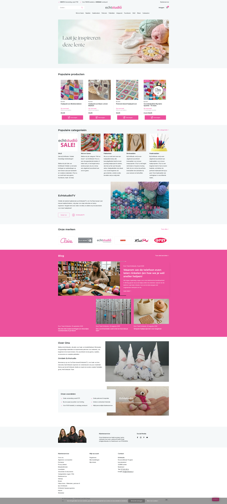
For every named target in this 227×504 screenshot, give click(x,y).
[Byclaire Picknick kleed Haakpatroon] (127, 90)
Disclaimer (61, 462)
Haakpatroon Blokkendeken (71, 104)
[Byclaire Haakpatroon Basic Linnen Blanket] (99, 90)
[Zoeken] (82, 7)
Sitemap (60, 478)
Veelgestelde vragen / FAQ (66, 474)
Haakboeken (96, 13)
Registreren (93, 457)
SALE (133, 13)
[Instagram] (140, 437)
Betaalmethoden (63, 467)
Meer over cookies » (152, 501)
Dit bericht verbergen (136, 501)
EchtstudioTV (80, 215)
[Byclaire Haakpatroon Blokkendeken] (72, 90)
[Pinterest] (144, 437)
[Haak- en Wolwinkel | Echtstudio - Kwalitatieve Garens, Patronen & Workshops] (113, 7)
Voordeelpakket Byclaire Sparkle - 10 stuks (153, 105)
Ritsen (139, 13)
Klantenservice (164, 2)
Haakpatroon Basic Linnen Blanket (98, 105)
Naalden (88, 13)
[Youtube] (147, 437)
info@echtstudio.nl (128, 471)
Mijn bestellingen (94, 460)
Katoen (60, 490)
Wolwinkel (61, 493)
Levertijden (61, 469)
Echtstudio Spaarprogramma (66, 488)
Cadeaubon (145, 13)
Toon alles (164, 229)
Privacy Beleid (62, 464)
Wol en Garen (80, 13)
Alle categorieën (162, 130)
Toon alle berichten (161, 255)
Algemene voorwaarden (65, 460)
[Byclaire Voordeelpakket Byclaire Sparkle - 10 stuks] (155, 90)
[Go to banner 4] (113, 41)
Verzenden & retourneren (65, 471)
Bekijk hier (64, 215)
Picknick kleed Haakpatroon (126, 104)
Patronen (104, 13)
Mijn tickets (93, 462)
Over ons (60, 457)
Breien (60, 481)
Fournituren (127, 13)
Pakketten (112, 13)
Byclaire (63, 101)
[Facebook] (137, 437)
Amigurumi (119, 13)
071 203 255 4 (125, 469)
